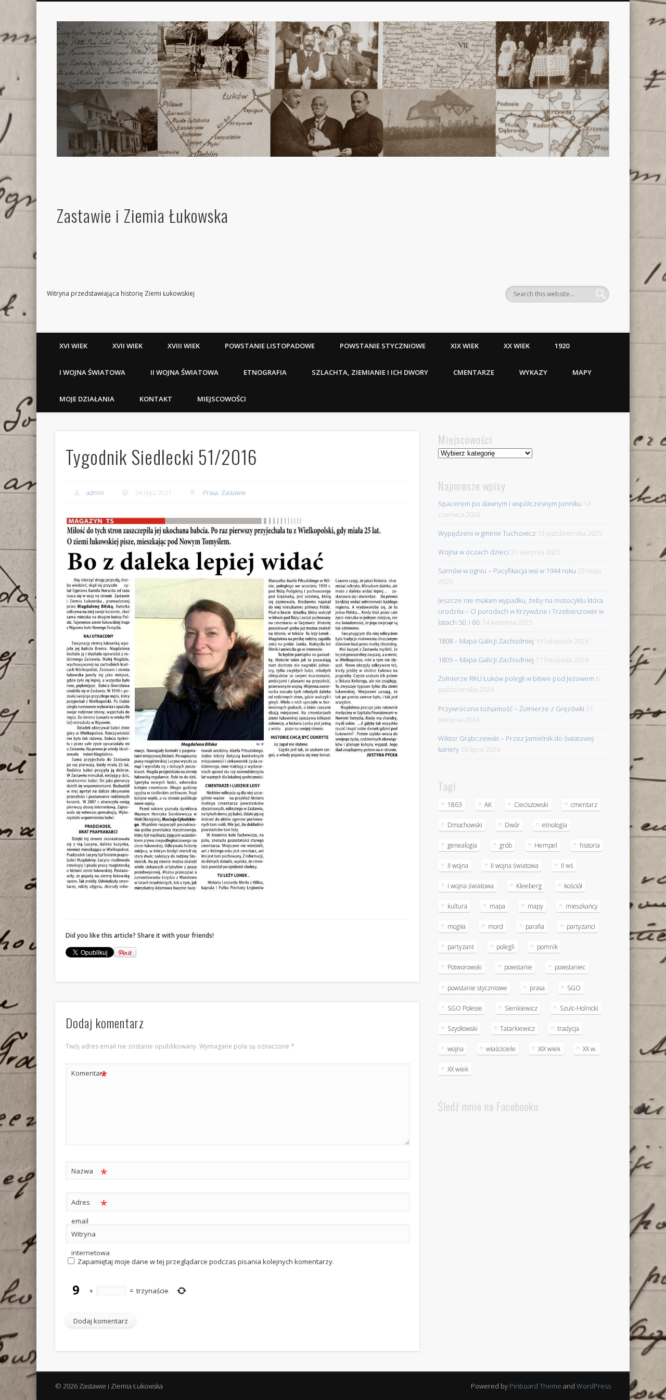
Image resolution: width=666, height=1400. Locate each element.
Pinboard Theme (535, 1386)
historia (590, 845)
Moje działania (86, 398)
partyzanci (581, 926)
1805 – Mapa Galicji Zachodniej (486, 659)
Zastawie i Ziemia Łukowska (142, 215)
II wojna (457, 865)
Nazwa (89, 1172)
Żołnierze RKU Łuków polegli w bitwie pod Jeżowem (516, 678)
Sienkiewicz (521, 1008)
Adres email (89, 1211)
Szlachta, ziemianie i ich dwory (370, 372)
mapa (497, 906)
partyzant (460, 946)
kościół (573, 885)
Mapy (582, 372)
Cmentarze (473, 372)
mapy (535, 906)
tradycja (568, 1028)
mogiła (456, 926)
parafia (535, 926)
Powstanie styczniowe (383, 345)
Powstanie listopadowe (270, 345)
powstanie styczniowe (477, 987)
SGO (574, 987)
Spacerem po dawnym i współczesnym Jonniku (510, 503)
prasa (537, 987)
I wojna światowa (92, 372)
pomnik (547, 946)
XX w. (590, 1048)
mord (495, 926)
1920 (562, 345)
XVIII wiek (184, 345)
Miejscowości (221, 398)
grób (505, 845)
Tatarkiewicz (517, 1028)
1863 (454, 804)
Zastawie (233, 492)
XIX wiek (465, 345)
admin (95, 492)
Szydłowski (462, 1028)
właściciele (501, 1048)
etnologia (554, 825)
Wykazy (533, 372)
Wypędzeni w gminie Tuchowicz (487, 533)
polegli (505, 946)
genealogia (462, 845)
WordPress (594, 1386)
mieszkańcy (582, 906)
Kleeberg (529, 885)
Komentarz (89, 1074)
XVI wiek (73, 345)
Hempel (545, 845)
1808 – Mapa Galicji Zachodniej (486, 641)
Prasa (210, 492)
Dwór (512, 825)
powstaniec (570, 967)
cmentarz (584, 804)
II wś (567, 865)
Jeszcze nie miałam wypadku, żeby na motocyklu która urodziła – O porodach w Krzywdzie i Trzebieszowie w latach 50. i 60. (521, 611)
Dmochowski (464, 825)
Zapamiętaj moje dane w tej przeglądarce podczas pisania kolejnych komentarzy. (206, 1261)
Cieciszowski (531, 804)
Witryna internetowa (89, 1243)
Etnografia (265, 372)
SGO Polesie (464, 1008)
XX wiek (517, 345)
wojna (455, 1048)
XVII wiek (127, 345)
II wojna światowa (184, 372)
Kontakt (155, 398)
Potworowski (464, 967)
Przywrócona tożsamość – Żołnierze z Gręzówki (511, 708)
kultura (457, 906)
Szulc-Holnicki (579, 1008)
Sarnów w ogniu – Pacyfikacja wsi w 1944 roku (507, 570)
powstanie (518, 967)
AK (488, 804)
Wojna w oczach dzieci (473, 552)
